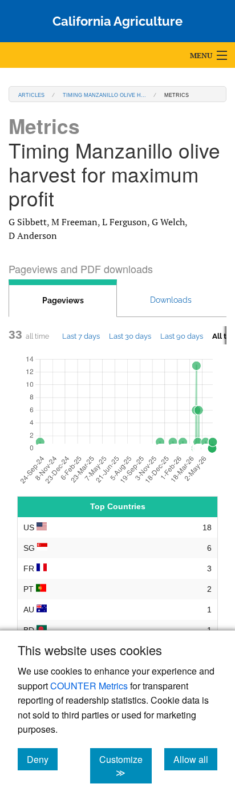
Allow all (195, 759)
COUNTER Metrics (89, 685)
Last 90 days (181, 335)
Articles (31, 94)
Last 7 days (81, 335)
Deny (42, 759)
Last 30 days (130, 335)
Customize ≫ (125, 766)
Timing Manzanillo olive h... (104, 94)
